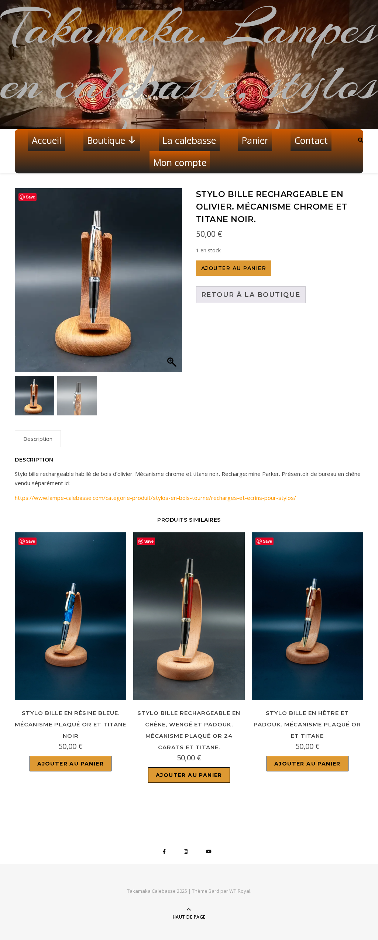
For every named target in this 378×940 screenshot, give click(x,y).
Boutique (106, 140)
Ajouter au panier (234, 268)
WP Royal (239, 891)
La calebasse (189, 140)
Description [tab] (37, 438)
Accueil (46, 140)
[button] (172, 284)
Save (30, 197)
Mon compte (179, 162)
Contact (311, 140)
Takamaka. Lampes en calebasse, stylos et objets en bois (189, 83)
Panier (255, 140)
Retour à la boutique (250, 295)
